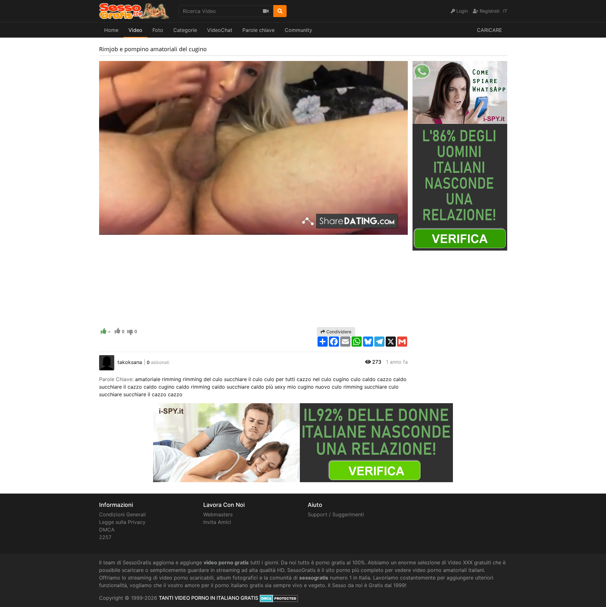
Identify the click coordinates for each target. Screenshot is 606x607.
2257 (105, 537)
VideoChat (219, 30)
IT (505, 11)
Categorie (185, 30)
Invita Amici (217, 522)
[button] (116, 230)
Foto (157, 30)
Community (298, 30)
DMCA (107, 529)
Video (135, 30)
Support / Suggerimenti (336, 514)
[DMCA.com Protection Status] (279, 598)
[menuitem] (388, 230)
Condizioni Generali (122, 514)
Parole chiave (258, 30)
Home (111, 30)
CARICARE (489, 30)
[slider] (116, 230)
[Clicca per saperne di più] (460, 155)
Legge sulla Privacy (122, 522)
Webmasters (218, 514)
